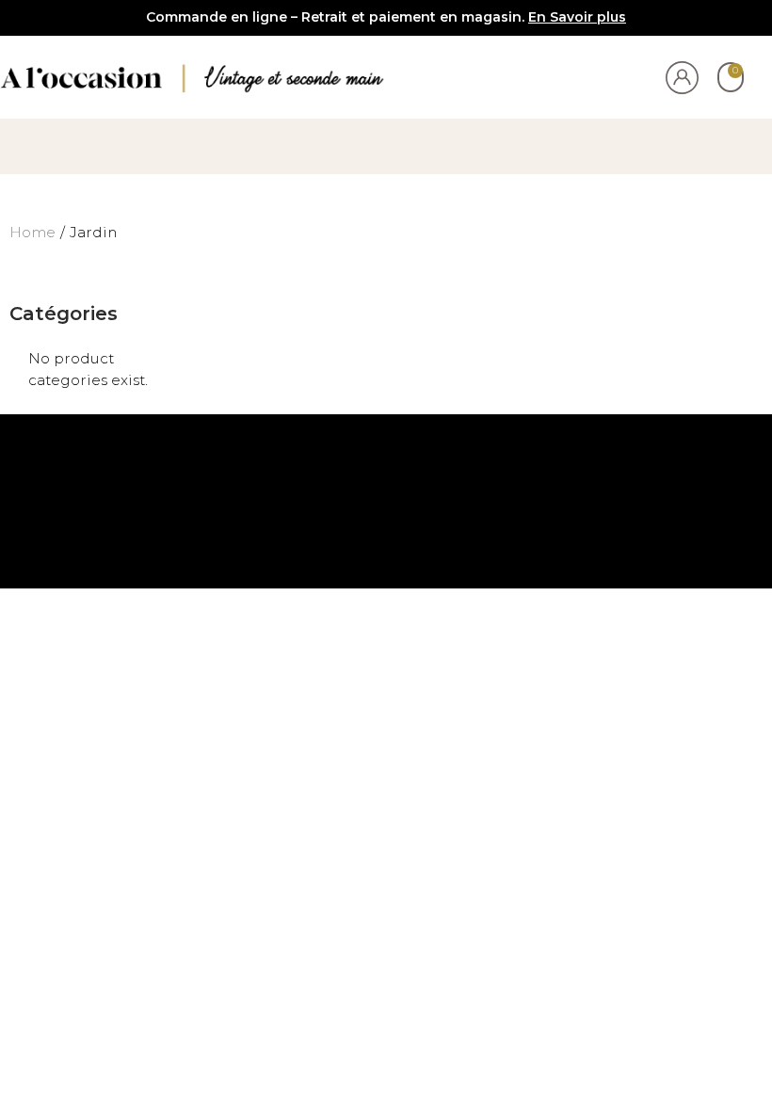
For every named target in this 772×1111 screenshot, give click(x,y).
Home (32, 232)
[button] (386, 141)
